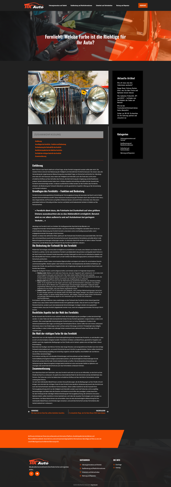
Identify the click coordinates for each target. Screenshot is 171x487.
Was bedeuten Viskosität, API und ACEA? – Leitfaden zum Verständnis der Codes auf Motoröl (127, 99)
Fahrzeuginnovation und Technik (58, 5)
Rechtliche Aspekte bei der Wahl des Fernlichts (48, 150)
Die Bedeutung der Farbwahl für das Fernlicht (48, 147)
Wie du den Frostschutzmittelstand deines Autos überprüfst (127, 108)
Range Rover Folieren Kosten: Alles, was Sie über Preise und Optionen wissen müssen (127, 90)
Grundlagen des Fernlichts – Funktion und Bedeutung (50, 144)
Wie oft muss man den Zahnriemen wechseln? (125, 84)
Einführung (38, 141)
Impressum (94, 485)
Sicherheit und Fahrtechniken (104, 5)
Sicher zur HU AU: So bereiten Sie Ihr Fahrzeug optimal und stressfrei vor (127, 115)
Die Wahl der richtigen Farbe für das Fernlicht (48, 153)
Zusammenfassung (40, 156)
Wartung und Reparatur (122, 5)
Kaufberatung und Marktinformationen (81, 5)
